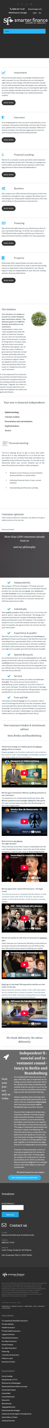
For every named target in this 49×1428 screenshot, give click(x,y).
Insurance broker (8, 1362)
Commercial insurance (10, 1355)
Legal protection (8, 1334)
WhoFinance (14, 13)
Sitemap (41, 1306)
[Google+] (22, 4)
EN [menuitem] (40, 13)
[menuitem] (34, 12)
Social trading (7, 1376)
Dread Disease (7, 1344)
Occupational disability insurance (15, 1321)
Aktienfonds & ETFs (9, 1379)
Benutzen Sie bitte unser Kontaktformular (18, 1235)
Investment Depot (9, 1390)
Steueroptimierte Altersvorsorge (14, 1386)
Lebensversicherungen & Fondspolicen (16, 1414)
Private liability (8, 1324)
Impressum (6, 1306)
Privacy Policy (17, 1306)
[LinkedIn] (27, 4)
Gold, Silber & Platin (9, 1417)
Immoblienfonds (8, 1397)
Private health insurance (11, 1331)
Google (24, 13)
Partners (28, 1306)
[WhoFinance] (31, 4)
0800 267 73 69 (18, 9)
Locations (6, 1308)
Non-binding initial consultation (24, 1177)
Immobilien (6, 1393)
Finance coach (7, 1358)
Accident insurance (9, 1341)
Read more (9, 103)
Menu (7, 31)
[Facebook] (18, 4)
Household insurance (10, 1338)
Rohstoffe (6, 1400)
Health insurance (8, 1327)
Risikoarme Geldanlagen (11, 1383)
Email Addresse (8, 1203)
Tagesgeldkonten (8, 1407)
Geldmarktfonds (8, 1420)
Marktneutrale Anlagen (11, 1410)
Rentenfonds (7, 1403)
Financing (5, 1351)
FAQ (34, 1306)
